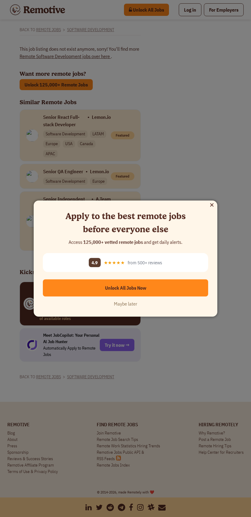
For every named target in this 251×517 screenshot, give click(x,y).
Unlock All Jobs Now (125, 288)
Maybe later (125, 304)
